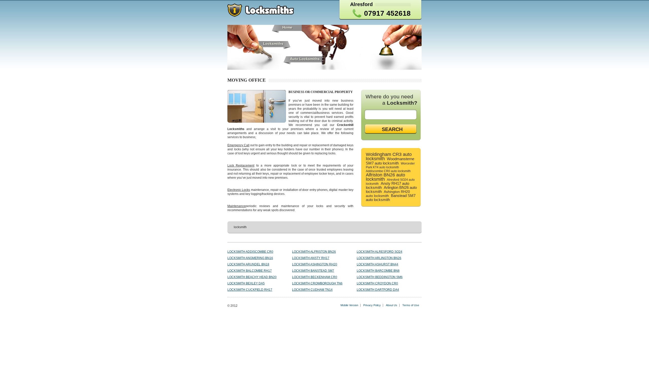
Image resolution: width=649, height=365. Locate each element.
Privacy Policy (372, 305)
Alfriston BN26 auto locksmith (385, 177)
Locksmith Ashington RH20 (314, 264)
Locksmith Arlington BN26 (379, 258)
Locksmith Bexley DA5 (246, 283)
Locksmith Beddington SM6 (380, 277)
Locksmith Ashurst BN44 (377, 264)
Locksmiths (273, 44)
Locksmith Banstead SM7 (313, 270)
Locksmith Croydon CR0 (377, 283)
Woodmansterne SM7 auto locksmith (390, 161)
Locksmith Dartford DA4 (378, 289)
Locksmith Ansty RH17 (310, 258)
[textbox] (392, 115)
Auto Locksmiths (305, 59)
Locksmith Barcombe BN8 (378, 270)
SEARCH (392, 129)
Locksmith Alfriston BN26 (314, 251)
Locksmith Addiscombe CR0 (250, 251)
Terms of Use (410, 305)
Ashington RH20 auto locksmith (388, 194)
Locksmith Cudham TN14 (312, 289)
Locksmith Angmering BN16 (250, 258)
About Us (391, 305)
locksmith (240, 227)
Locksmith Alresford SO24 (379, 251)
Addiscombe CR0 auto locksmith (388, 171)
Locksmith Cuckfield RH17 (249, 289)
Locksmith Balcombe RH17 (249, 270)
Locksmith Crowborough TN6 (317, 283)
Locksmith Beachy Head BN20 (252, 277)
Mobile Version (349, 305)
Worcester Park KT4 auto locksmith (390, 165)
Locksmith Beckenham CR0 (314, 277)
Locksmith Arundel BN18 (248, 264)
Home (287, 27)
